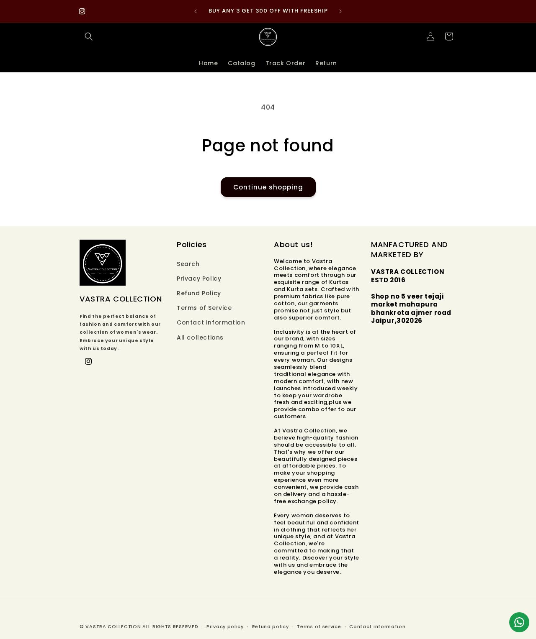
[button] (89, 36)
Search (188, 264)
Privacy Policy (199, 278)
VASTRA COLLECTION (113, 626)
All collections (200, 337)
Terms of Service (204, 308)
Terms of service (319, 626)
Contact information (377, 626)
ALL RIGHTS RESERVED (170, 626)
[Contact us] (519, 622)
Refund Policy (199, 293)
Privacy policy (225, 626)
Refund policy (270, 626)
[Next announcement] (340, 11)
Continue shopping (268, 187)
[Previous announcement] (195, 11)
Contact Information (211, 322)
